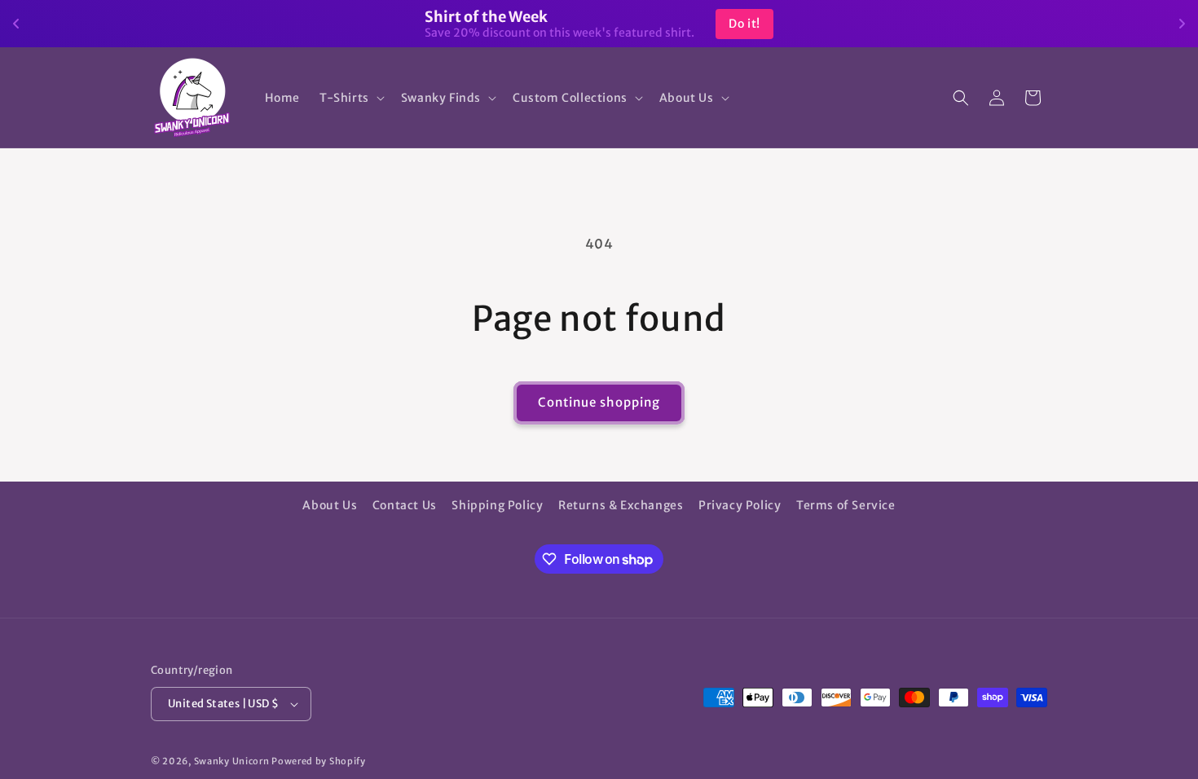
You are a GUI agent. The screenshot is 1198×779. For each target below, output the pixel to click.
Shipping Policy (497, 505)
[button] (350, 98)
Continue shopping (599, 402)
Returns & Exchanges (620, 505)
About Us (329, 505)
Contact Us (404, 505)
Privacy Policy (739, 505)
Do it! (744, 23)
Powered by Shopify (318, 761)
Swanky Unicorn (232, 761)
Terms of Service (846, 505)
